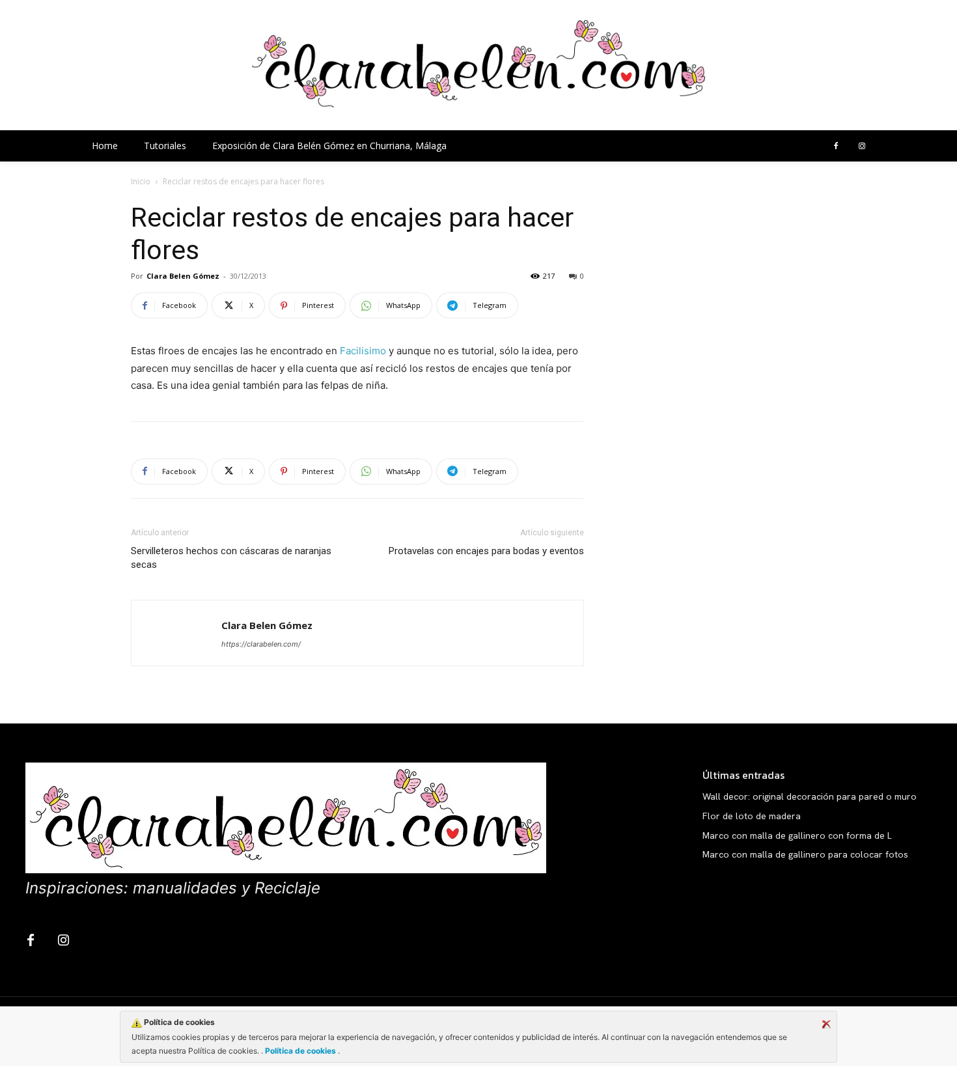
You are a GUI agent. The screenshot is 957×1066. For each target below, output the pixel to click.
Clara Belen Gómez (182, 276)
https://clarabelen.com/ (261, 644)
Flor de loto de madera (751, 816)
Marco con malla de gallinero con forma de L (797, 835)
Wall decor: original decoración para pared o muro (809, 796)
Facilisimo (363, 350)
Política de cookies (300, 1051)
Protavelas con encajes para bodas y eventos (486, 551)
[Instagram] (862, 146)
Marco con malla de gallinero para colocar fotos (805, 854)
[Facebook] (836, 146)
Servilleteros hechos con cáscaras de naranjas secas (231, 557)
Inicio (140, 181)
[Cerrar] (826, 1024)
